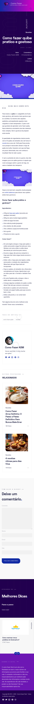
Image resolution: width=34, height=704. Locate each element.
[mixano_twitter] (6, 700)
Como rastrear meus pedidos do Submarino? (10, 639)
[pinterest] (15, 357)
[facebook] (6, 357)
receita (4, 143)
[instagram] (18, 357)
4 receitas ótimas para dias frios (13, 461)
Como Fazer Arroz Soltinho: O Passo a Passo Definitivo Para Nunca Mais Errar (14, 417)
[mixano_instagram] (15, 700)
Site (3, 548)
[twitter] (9, 357)
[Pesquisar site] (31, 9)
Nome (4, 531)
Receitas (29, 32)
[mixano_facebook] (3, 700)
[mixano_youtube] (9, 700)
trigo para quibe (14, 213)
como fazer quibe (8, 319)
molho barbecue (10, 192)
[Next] (18, 653)
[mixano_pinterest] (12, 700)
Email (3, 539)
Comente (5, 506)
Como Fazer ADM (13, 55)
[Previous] (15, 653)
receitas (18, 319)
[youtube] (12, 357)
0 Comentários (27, 55)
